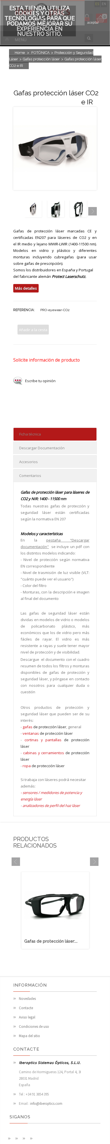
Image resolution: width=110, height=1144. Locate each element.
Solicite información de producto (46, 360)
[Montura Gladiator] (33, 216)
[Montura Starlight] (78, 216)
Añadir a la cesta (33, 329)
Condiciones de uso (34, 1026)
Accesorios (28, 461)
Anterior (17, 211)
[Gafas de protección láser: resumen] (55, 935)
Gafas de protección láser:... (51, 941)
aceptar (93, 23)
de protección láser (44, 726)
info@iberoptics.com (46, 1103)
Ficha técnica (30, 434)
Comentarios (30, 475)
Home (20, 52)
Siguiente (92, 211)
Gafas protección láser (41, 59)
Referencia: (24, 310)
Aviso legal (27, 1017)
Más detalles (26, 288)
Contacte (26, 1008)
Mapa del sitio (29, 1035)
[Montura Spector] (55, 216)
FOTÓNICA (40, 52)
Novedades (27, 998)
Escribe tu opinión (40, 380)
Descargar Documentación (42, 447)
